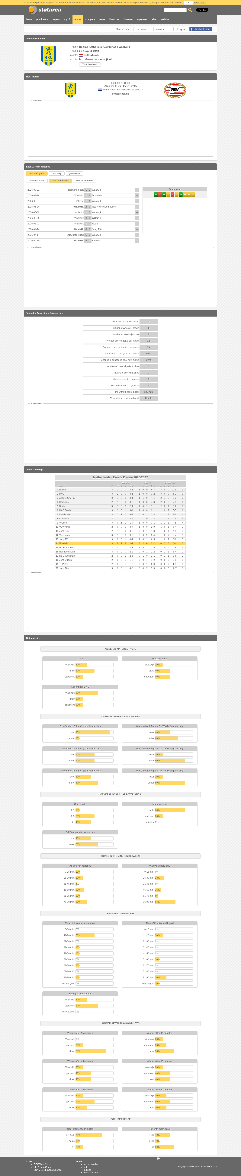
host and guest (37, 173)
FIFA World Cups (42, 1164)
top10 (67, 19)
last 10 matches (60, 180)
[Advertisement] (120, 128)
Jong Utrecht (65, 560)
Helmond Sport (76, 190)
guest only (74, 173)
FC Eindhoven (66, 547)
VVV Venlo (64, 527)
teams (77, 19)
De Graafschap (67, 556)
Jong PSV (97, 229)
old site (165, 19)
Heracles (64, 502)
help (86, 1167)
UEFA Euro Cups (42, 1167)
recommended (91, 1164)
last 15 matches (84, 180)
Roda (95, 223)
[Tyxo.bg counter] (166, 1166)
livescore (114, 19)
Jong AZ (63, 539)
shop (154, 19)
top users (142, 19)
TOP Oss (63, 564)
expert (56, 19)
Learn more (200, 2)
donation (128, 19)
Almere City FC (67, 498)
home (29, 19)
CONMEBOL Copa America (48, 1169)
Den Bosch (65, 514)
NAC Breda (65, 510)
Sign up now (123, 29)
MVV (61, 494)
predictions (42, 19)
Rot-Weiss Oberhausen (104, 206)
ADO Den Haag (75, 235)
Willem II (79, 212)
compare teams (120, 93)
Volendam (64, 535)
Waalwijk (96, 190)
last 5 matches (37, 180)
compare (90, 19)
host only (57, 173)
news (102, 19)
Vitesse (80, 201)
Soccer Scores (91, 1172)
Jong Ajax (64, 568)
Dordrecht (97, 195)
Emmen (96, 240)
